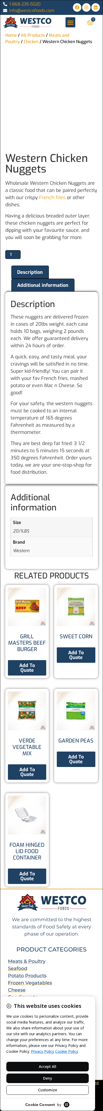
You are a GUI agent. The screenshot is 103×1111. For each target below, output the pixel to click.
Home (11, 35)
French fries (51, 197)
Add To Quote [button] (76, 655)
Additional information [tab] (42, 285)
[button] (70, 22)
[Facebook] (77, 7)
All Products (33, 35)
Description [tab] (30, 272)
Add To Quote (27, 667)
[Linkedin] (95, 7)
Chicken (31, 41)
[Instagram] (86, 7)
